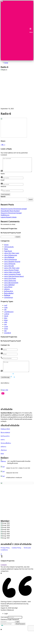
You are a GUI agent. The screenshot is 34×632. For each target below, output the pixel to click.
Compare (4, 565)
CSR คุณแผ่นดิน (9, 247)
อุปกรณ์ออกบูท (8, 297)
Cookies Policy (16, 548)
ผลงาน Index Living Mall (12, 272)
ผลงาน (3, 440)
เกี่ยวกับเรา (4, 450)
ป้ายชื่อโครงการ (5, 215)
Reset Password (20, 624)
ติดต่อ (2, 454)
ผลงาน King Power (10, 278)
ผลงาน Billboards (9, 264)
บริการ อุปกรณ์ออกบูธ (10, 259)
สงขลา (6, 329)
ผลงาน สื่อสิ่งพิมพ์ (9, 285)
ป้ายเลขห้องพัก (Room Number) (10, 211)
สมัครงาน (7, 289)
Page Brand (8, 251)
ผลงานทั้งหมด (8, 287)
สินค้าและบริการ (8, 291)
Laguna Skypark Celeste (8, 217)
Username (4, 617)
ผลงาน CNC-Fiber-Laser (12, 268)
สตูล (5, 331)
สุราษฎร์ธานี (7, 333)
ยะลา (5, 324)
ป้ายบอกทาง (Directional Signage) (11, 213)
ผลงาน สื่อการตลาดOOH (11, 283)
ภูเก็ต (5, 322)
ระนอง (6, 326)
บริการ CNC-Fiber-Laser (11, 253)
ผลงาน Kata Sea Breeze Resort (14, 276)
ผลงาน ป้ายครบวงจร (10, 281)
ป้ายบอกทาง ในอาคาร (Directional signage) (14, 209)
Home (6, 63)
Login (17, 622)
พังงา (5, 318)
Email (2, 180)
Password (4, 619)
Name (3, 174)
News (6, 249)
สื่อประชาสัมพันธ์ (8, 293)
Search (3, 197)
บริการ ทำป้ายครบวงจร (10, 255)
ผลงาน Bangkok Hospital (12, 262)
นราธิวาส (6, 314)
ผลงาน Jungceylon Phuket (12, 274)
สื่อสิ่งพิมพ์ (7, 295)
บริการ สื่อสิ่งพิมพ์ (9, 257)
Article (6, 245)
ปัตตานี (6, 316)
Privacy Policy (5, 548)
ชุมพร (5, 308)
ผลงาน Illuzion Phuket (11, 270)
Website (3, 186)
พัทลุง (6, 320)
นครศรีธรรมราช (8, 312)
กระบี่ (5, 305)
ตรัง (5, 310)
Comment (4, 155)
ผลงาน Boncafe (9, 266)
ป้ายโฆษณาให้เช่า (5, 429)
